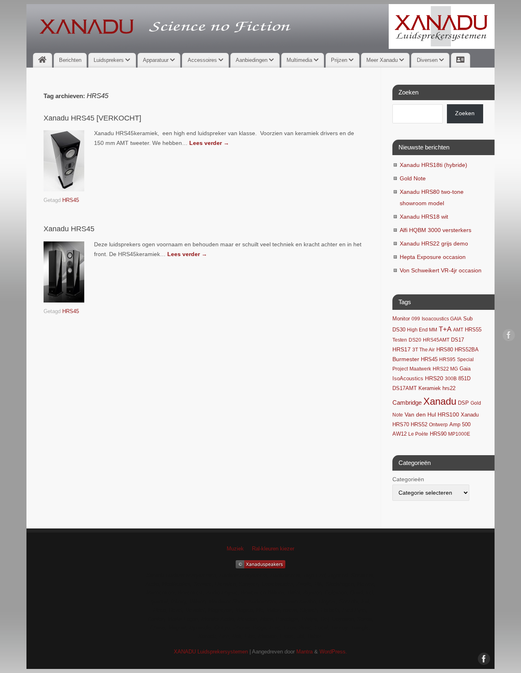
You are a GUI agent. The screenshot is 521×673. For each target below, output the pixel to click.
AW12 (399, 434)
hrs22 (448, 388)
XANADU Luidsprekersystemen (211, 652)
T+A (445, 329)
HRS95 (447, 359)
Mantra (304, 652)
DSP (463, 403)
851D (464, 378)
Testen (399, 340)
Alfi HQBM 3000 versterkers (435, 230)
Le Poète (418, 434)
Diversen (428, 60)
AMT (458, 330)
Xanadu (439, 401)
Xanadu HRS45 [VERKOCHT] (92, 118)
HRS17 (401, 349)
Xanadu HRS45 (69, 229)
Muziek (235, 549)
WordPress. (333, 652)
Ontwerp (438, 424)
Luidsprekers (109, 60)
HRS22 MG (445, 369)
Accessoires (203, 60)
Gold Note (413, 178)
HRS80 (444, 349)
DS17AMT (404, 388)
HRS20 (434, 378)
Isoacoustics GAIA (442, 319)
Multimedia (300, 60)
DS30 (398, 330)
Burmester (405, 359)
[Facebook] (509, 336)
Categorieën (408, 479)
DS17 (457, 340)
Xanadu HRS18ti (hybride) (433, 165)
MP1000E (459, 434)
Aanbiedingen (252, 60)
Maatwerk (420, 369)
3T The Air (423, 350)
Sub (468, 319)
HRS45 (70, 200)
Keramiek (429, 388)
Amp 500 (460, 424)
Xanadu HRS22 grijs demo (434, 243)
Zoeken (465, 113)
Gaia (465, 369)
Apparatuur (156, 60)
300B (451, 378)
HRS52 (419, 424)
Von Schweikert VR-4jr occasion (441, 270)
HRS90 (438, 434)
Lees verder (209, 143)
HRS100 (448, 414)
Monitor (401, 319)
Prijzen (340, 60)
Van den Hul (420, 414)
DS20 (415, 340)
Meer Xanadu (382, 60)
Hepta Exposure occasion (433, 257)
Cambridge (407, 402)
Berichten (70, 60)
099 (416, 319)
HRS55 (473, 330)
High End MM (422, 330)
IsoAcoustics (407, 378)
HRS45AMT (436, 340)
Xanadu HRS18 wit (424, 216)
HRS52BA (467, 349)
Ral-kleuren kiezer (273, 549)
